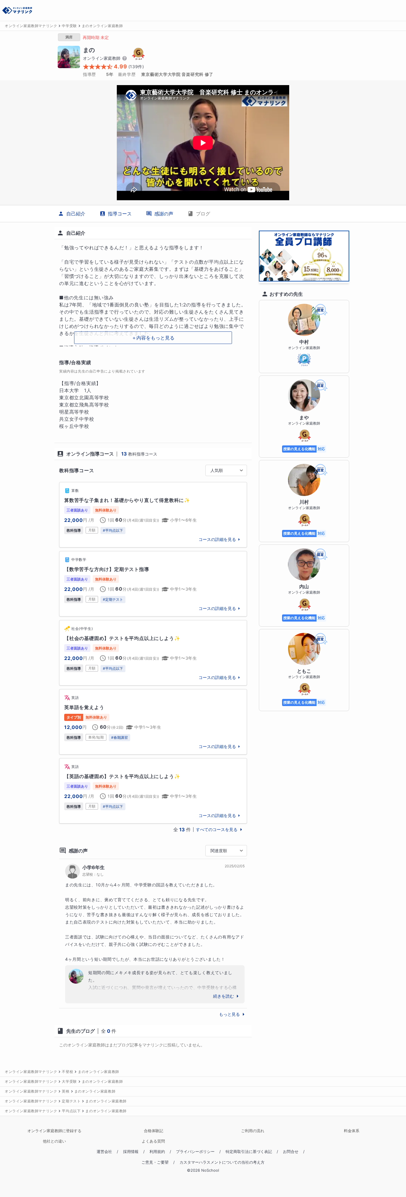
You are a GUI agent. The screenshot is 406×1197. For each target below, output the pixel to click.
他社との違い (54, 1141)
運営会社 (104, 1151)
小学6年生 (93, 867)
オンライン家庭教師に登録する (54, 1131)
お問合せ (290, 1151)
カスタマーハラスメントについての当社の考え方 (222, 1162)
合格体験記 (153, 1131)
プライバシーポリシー (195, 1151)
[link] (153, 514)
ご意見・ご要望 (155, 1162)
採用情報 (131, 1151)
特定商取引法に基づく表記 (249, 1151)
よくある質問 (153, 1141)
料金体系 (351, 1131)
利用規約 (157, 1151)
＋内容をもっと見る (153, 338)
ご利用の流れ (252, 1131)
